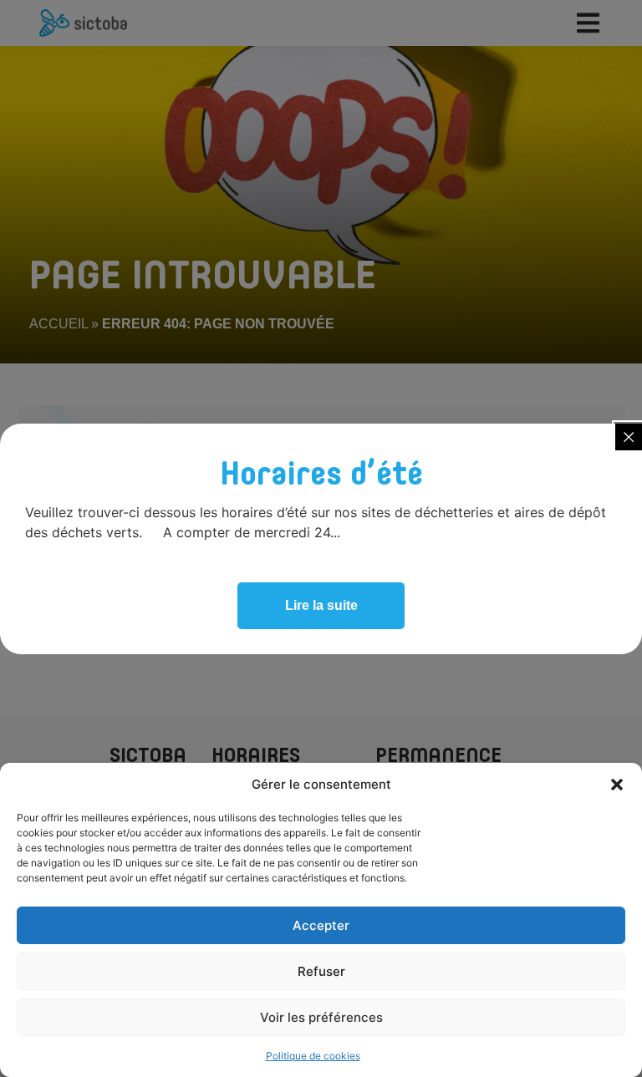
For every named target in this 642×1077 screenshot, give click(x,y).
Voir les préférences (321, 1017)
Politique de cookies (313, 1055)
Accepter (321, 925)
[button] (617, 784)
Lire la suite (321, 605)
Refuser (321, 971)
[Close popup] (628, 437)
